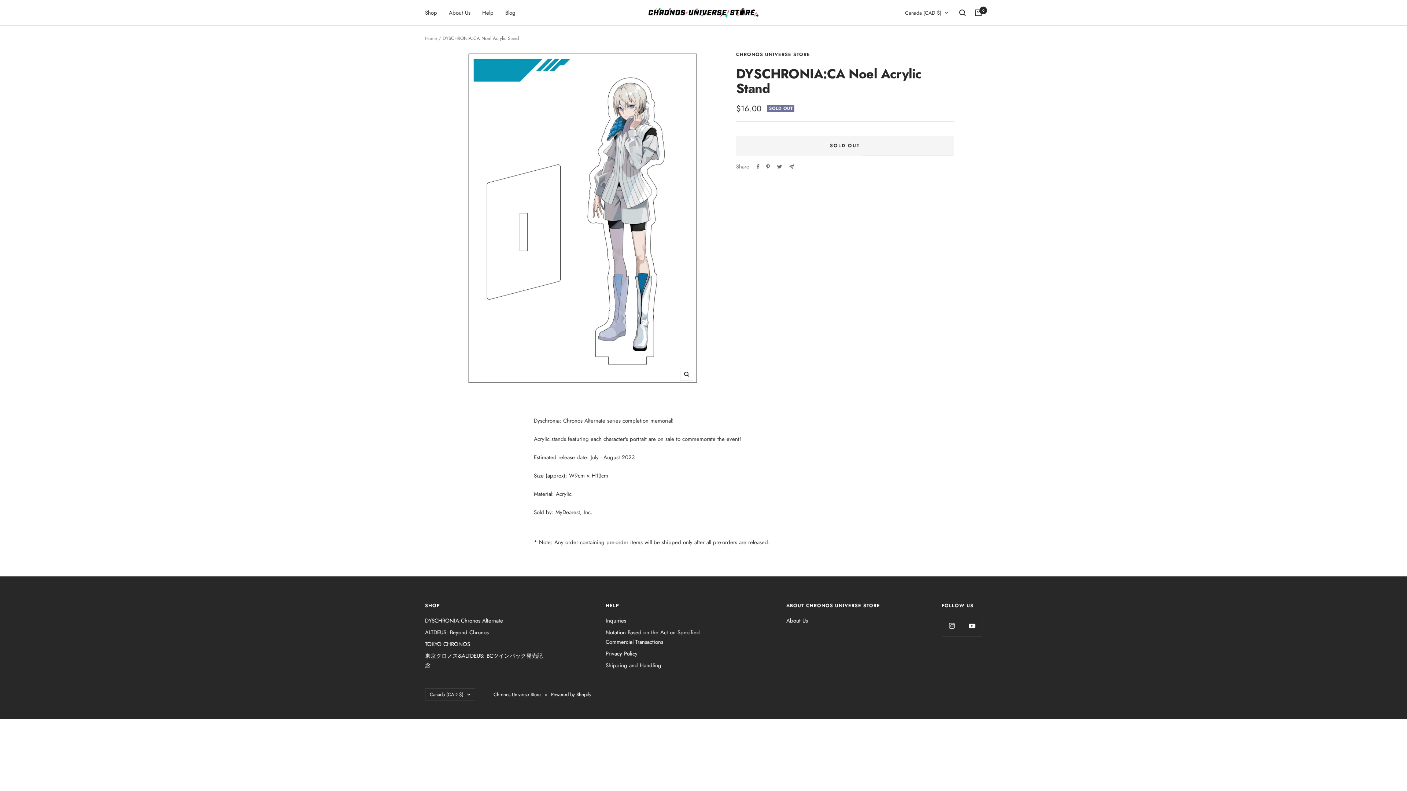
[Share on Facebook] (758, 166)
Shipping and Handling (633, 665)
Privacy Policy (622, 654)
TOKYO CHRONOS (447, 644)
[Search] (962, 13)
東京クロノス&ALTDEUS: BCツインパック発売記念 (484, 660)
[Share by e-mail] (791, 166)
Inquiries (616, 621)
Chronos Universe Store (773, 54)
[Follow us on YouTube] (972, 626)
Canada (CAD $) (923, 12)
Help (488, 13)
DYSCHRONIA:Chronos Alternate (464, 621)
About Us (459, 13)
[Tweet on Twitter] (779, 166)
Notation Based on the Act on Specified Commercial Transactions (653, 637)
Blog (510, 13)
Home (431, 38)
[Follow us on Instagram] (952, 626)
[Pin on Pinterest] (768, 166)
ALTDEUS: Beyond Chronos (457, 632)
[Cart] (978, 13)
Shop (431, 13)
